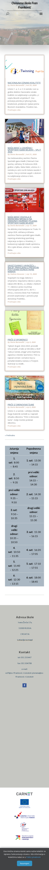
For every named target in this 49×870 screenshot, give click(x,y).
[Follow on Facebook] (24, 685)
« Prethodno (10, 435)
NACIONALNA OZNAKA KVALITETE (24, 82)
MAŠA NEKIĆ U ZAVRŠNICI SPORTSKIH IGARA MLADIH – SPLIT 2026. (24, 150)
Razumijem (24, 863)
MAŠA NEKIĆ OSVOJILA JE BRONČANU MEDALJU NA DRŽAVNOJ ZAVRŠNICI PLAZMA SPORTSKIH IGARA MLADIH (22, 220)
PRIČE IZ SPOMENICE (18, 339)
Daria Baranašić (17, 85)
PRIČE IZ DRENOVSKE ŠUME (21, 404)
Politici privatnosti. (33, 857)
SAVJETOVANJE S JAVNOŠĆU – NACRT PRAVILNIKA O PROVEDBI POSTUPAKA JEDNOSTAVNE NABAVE (23, 268)
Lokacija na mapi (25, 640)
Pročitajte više (14, 110)
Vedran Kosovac (17, 274)
